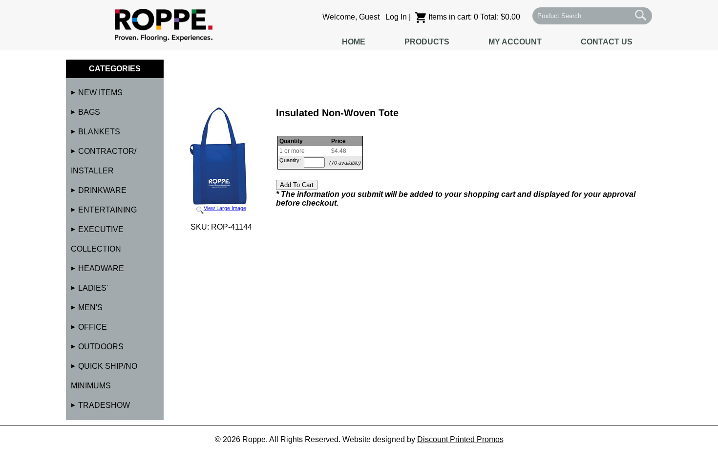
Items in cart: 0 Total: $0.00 (474, 17)
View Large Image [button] (225, 208)
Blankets (99, 131)
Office (92, 327)
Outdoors (101, 346)
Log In (396, 17)
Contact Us (607, 42)
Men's (90, 307)
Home (353, 42)
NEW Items (100, 92)
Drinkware (102, 190)
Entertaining (107, 210)
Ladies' (93, 288)
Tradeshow (104, 405)
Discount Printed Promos (460, 439)
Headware (101, 268)
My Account (515, 42)
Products (426, 42)
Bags (89, 112)
